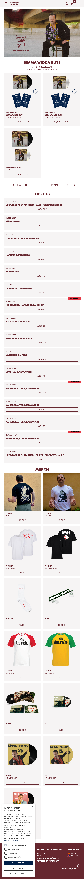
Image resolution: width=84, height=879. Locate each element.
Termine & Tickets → (61, 185)
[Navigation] (6, 3)
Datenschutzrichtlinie (12, 840)
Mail (39, 856)
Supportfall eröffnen (48, 858)
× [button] (32, 806)
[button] (18, 873)
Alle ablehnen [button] (18, 868)
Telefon (41, 853)
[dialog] (18, 840)
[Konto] (66, 3)
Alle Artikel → (22, 185)
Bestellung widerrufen (48, 861)
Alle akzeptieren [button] (18, 863)
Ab (42, 209)
